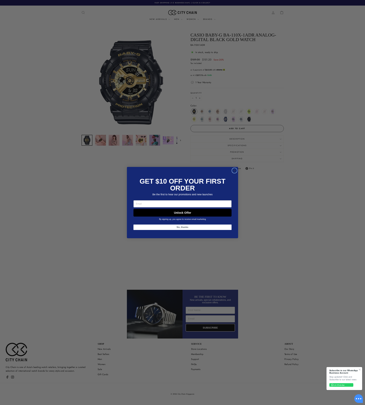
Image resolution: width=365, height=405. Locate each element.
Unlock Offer (182, 212)
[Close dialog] (234, 170)
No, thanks (182, 227)
